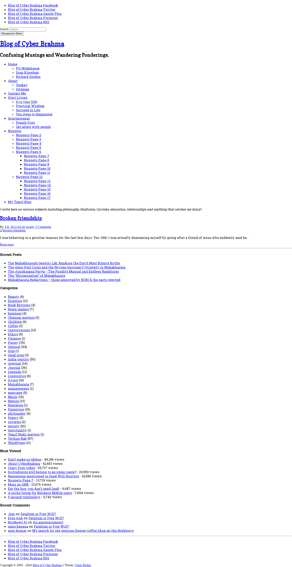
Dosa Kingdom (27, 72)
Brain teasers (18, 309)
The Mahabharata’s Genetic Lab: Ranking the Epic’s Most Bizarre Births (64, 263)
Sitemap (22, 89)
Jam (11, 514)
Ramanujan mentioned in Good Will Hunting (43, 476)
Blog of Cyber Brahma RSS (28, 22)
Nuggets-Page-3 (28, 139)
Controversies (19, 330)
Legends (14, 372)
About (12, 81)
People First (25, 122)
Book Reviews (19, 305)
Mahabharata (18, 384)
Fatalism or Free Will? (38, 514)
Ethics (13, 334)
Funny (13, 342)
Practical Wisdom (30, 106)
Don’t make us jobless (24, 459)
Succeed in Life (28, 110)
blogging (15, 301)
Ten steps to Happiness (34, 114)
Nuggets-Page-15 (37, 189)
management (18, 388)
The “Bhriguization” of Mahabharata (36, 275)
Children (15, 322)
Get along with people (33, 127)
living (13, 380)
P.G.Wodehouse (28, 68)
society (30, 227)
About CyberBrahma (24, 463)
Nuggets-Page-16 (37, 193)
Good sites (16, 355)
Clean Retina (83, 565)
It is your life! (26, 102)
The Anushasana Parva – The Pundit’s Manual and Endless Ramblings (63, 271)
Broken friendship (21, 218)
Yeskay (22, 85)
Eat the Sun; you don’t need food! (33, 489)
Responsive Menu (12, 33)
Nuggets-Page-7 (36, 156)
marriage (15, 393)
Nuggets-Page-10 (37, 168)
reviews (14, 422)
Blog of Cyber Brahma (32, 43)
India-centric (18, 359)
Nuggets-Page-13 (37, 181)
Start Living (17, 97)
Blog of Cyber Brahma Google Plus (35, 14)
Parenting (16, 409)
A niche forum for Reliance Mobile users (40, 493)
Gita (11, 351)
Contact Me (17, 93)
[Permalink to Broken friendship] (13, 230)
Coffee (13, 326)
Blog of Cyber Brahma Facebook (33, 5)
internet (14, 363)
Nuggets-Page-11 (37, 173)
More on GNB (18, 484)
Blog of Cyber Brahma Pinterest (33, 18)
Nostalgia (15, 405)
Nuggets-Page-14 (37, 185)
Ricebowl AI (17, 522)
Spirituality (17, 430)
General (14, 347)
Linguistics (17, 376)
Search (4, 29)
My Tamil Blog (19, 202)
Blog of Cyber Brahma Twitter (31, 9)
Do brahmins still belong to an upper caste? (42, 472)
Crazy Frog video (21, 468)
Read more (7, 244)
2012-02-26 (17, 227)
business (15, 313)
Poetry (13, 418)
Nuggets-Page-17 (37, 198)
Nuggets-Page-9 (36, 164)
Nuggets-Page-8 (36, 160)
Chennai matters (21, 317)
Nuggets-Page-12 (29, 177)
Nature (13, 401)
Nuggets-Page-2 (28, 135)
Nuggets (14, 131)
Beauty (13, 297)
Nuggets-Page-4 (28, 143)
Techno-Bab (17, 438)
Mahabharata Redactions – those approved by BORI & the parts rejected (64, 280)
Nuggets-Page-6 (28, 152)
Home (12, 64)
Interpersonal (19, 118)
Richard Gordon (28, 77)
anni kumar (17, 530)
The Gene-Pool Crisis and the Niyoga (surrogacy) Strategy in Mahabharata (66, 267)
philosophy (17, 413)
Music (13, 397)
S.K (7, 227)
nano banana (18, 526)
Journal (14, 367)
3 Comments (43, 227)
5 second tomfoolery (24, 497)
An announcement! (48, 522)
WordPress (16, 443)
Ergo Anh (15, 518)
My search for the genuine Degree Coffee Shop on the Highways (83, 530)
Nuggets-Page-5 (28, 147)
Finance (14, 338)
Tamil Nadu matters (24, 434)
